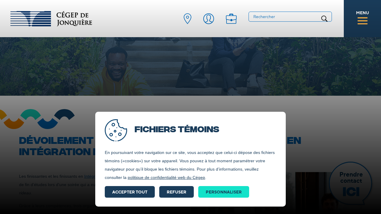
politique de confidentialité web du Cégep (166, 177)
